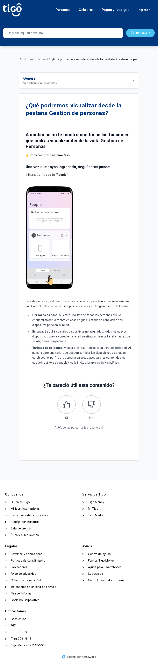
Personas (63, 10)
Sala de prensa (18, 528)
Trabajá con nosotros (22, 521)
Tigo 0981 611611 (19, 638)
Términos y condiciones (23, 554)
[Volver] (21, 59)
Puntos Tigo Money (98, 560)
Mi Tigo (90, 508)
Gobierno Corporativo (22, 600)
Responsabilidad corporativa (26, 515)
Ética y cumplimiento (22, 535)
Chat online (15, 619)
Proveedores (16, 567)
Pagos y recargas (115, 10)
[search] (63, 33)
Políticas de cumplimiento (25, 560)
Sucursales (92, 573)
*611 (10, 625)
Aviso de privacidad (20, 573)
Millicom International (22, 508)
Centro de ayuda (96, 554)
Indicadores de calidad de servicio (30, 587)
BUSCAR (143, 33)
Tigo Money (93, 502)
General (42, 59)
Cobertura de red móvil (23, 580)
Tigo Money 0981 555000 (25, 645)
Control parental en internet (104, 580)
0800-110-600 (17, 632)
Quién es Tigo (17, 502)
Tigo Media (92, 515)
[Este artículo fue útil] (66, 404)
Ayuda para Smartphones (101, 567)
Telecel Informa (18, 593)
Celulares (86, 10)
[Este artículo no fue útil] (91, 404)
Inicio (29, 59)
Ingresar (144, 10)
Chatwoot (89, 656)
